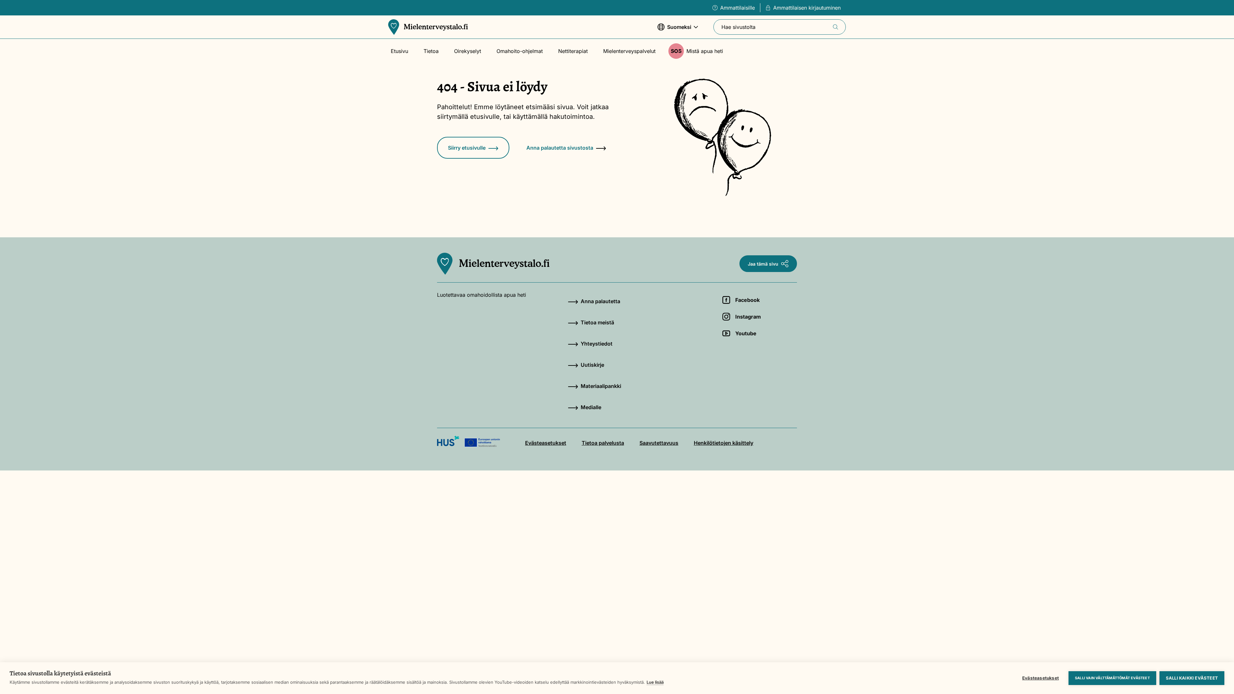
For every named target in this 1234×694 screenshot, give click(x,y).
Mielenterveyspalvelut (629, 51)
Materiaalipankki (601, 386)
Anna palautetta (600, 301)
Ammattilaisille (737, 7)
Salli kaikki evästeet (1192, 678)
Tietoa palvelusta (603, 443)
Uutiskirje (592, 365)
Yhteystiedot (597, 343)
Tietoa (431, 51)
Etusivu (399, 51)
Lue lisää (655, 682)
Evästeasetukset (1040, 678)
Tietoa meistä (597, 322)
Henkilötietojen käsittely (723, 443)
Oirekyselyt (467, 51)
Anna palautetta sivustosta (559, 148)
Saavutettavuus (658, 443)
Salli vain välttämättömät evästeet (1112, 678)
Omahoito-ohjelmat (519, 51)
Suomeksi (674, 30)
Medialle (591, 407)
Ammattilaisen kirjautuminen (807, 7)
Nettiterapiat (573, 51)
